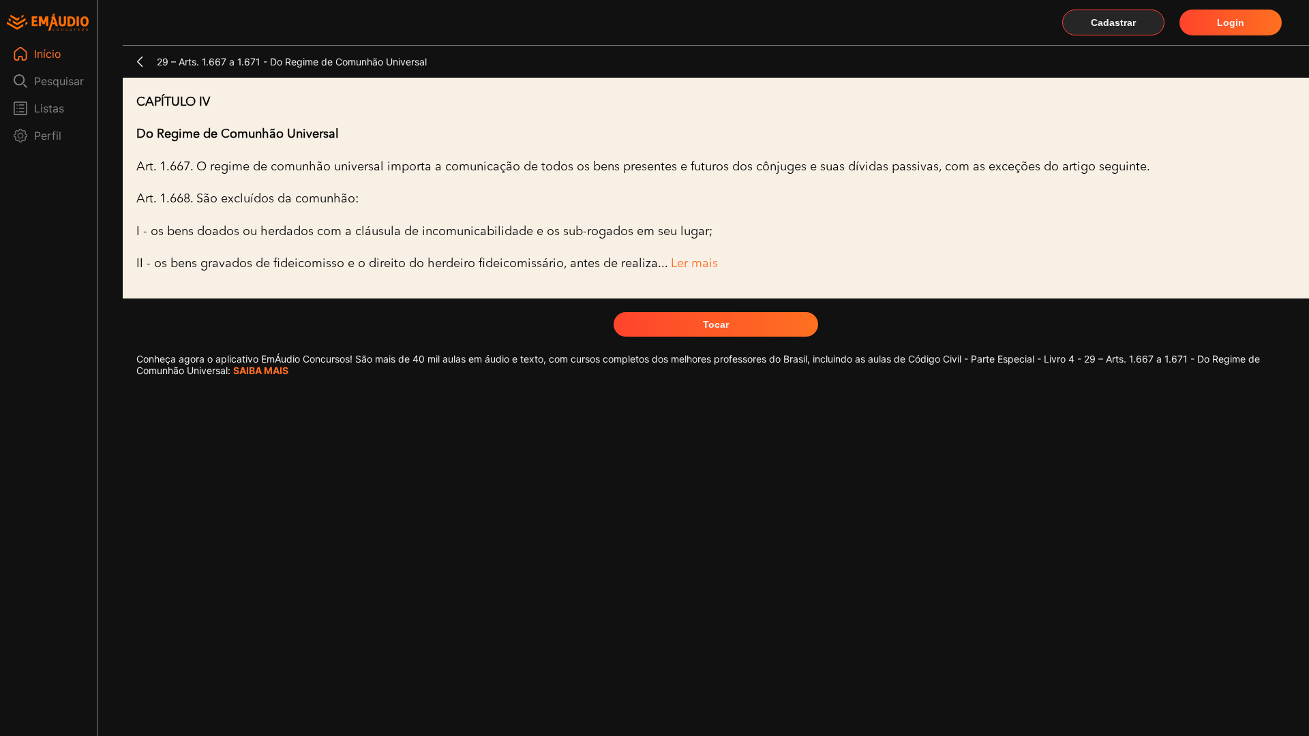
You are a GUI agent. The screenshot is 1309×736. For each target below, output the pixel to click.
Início (47, 54)
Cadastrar (1113, 22)
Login (1230, 22)
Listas (49, 108)
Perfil (47, 135)
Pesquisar (59, 81)
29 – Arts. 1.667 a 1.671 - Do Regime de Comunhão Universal (292, 61)
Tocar (716, 324)
